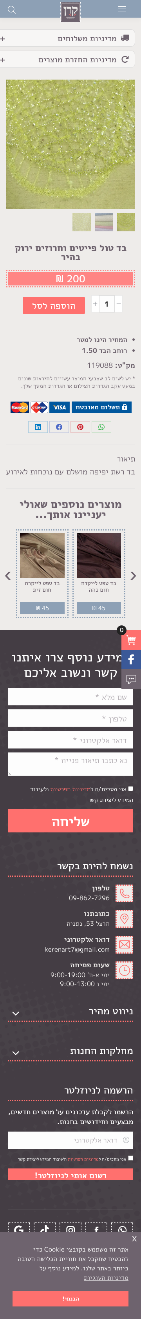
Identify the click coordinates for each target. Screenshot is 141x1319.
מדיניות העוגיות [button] (106, 1277)
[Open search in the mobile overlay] (12, 9)
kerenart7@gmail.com (77, 949)
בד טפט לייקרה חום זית (42, 587)
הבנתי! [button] (70, 1299)
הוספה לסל (54, 305)
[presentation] (133, 573)
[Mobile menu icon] (121, 9)
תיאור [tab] (126, 458)
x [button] (134, 1237)
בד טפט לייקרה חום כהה (98, 587)
